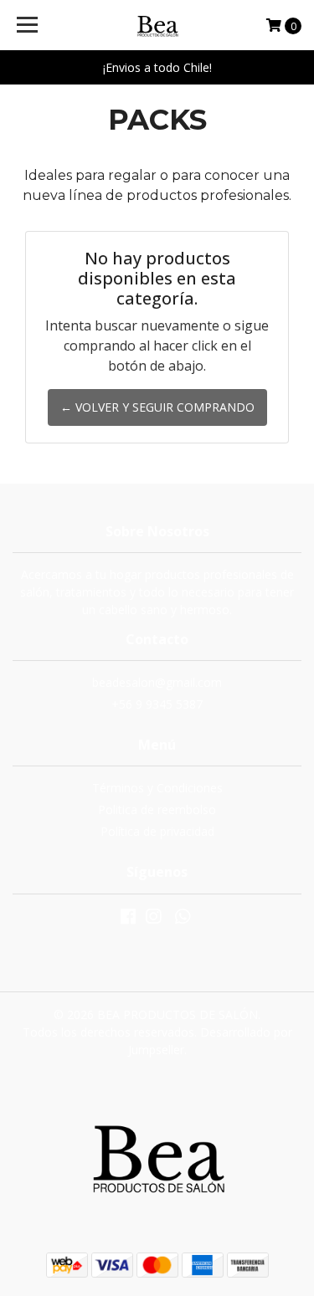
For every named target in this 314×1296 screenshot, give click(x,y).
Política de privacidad (157, 831)
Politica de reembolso (157, 809)
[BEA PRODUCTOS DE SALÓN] (157, 25)
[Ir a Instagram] (153, 919)
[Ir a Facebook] (128, 919)
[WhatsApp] (182, 919)
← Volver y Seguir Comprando (157, 407)
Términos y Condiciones (157, 788)
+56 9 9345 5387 (157, 704)
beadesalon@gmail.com (157, 682)
